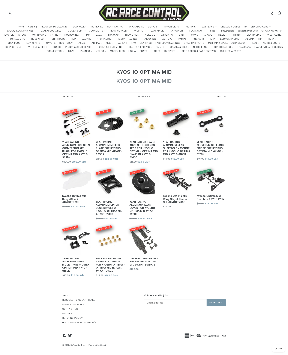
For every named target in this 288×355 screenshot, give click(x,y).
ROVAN (272, 38)
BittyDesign (227, 30)
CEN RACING (254, 34)
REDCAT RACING (127, 38)
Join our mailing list (156, 295)
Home (21, 26)
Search (66, 295)
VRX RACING (274, 34)
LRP (212, 38)
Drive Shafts (244, 46)
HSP (73, 38)
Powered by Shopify (98, 345)
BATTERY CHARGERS (256, 26)
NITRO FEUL (200, 46)
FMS (87, 34)
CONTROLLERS (222, 46)
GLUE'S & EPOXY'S (139, 46)
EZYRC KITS (33, 42)
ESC (255, 42)
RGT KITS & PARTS (230, 51)
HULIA (132, 51)
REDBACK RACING (229, 38)
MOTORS (191, 26)
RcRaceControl (77, 345)
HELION (223, 34)
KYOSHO (139, 30)
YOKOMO (150, 34)
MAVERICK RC (172, 26)
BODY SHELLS (13, 46)
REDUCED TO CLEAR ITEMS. (78, 299)
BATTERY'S (208, 26)
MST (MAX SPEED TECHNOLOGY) (227, 42)
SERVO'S (153, 26)
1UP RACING (39, 34)
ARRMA (96, 42)
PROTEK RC (96, 26)
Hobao (237, 34)
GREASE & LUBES (230, 26)
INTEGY (22, 34)
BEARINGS (146, 42)
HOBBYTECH (38, 38)
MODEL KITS (117, 51)
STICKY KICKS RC (271, 30)
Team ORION (132, 34)
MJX (108, 42)
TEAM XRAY (196, 30)
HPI (260, 38)
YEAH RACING (115, 26)
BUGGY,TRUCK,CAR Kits (20, 30)
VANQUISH (177, 30)
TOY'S (71, 51)
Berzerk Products (247, 30)
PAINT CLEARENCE (73, 304)
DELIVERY (68, 313)
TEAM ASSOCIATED (50, 30)
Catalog (32, 26)
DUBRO (57, 46)
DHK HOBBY (58, 38)
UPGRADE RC (136, 26)
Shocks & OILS (179, 46)
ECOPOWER (79, 26)
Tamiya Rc (198, 38)
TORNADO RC (18, 38)
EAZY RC (87, 38)
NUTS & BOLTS (272, 42)
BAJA (99, 34)
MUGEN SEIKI (76, 30)
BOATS (144, 51)
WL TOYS (167, 38)
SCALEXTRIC (54, 51)
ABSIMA (250, 38)
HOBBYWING (71, 34)
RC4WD (194, 34)
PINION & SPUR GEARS (78, 46)
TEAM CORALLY (119, 30)
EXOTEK (9, 34)
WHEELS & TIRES (37, 46)
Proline (182, 38)
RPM (133, 42)
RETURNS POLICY (72, 317)
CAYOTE (51, 42)
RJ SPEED (170, 51)
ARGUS (208, 34)
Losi (181, 34)
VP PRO (54, 34)
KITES (156, 51)
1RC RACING (105, 38)
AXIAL (82, 42)
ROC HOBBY (66, 42)
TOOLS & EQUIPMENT (110, 46)
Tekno (212, 30)
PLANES (85, 51)
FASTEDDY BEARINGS (167, 42)
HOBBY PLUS (13, 42)
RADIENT (122, 42)
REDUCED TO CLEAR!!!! (54, 26)
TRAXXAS (113, 34)
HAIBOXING (149, 38)
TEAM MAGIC (157, 30)
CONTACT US (70, 308)
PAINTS (160, 46)
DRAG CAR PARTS (194, 42)
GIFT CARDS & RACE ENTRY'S (199, 51)
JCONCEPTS (96, 30)
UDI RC (100, 51)
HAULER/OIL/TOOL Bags (268, 46)
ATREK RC (167, 34)
